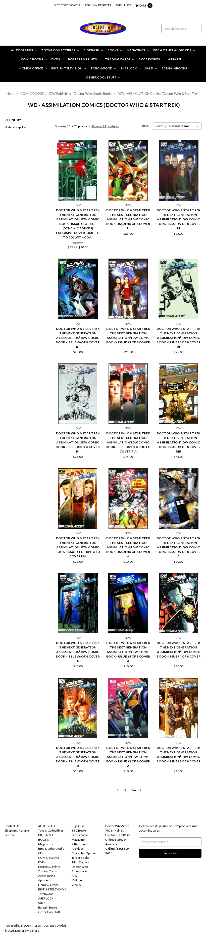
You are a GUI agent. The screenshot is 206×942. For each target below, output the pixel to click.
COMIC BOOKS (32, 59)
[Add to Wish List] (95, 153)
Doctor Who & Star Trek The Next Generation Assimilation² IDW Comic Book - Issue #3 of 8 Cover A (128, 757)
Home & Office (31, 68)
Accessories (149, 59)
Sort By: (161, 126)
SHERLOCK (129, 68)
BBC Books (79, 830)
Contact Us (12, 826)
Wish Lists (123, 5)
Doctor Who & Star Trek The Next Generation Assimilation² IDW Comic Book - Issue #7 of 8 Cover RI (178, 219)
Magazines (136, 50)
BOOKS (113, 50)
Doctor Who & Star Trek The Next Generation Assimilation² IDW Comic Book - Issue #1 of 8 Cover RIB (178, 442)
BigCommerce (31, 925)
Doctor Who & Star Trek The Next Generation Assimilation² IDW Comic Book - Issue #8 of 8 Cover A (128, 547)
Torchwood (101, 68)
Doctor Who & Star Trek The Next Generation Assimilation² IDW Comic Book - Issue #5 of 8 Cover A (128, 652)
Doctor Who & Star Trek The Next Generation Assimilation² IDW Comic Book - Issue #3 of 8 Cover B (78, 757)
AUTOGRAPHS (22, 50)
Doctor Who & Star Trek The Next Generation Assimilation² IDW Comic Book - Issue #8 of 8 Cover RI (128, 219)
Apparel (175, 59)
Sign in (89, 5)
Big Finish (78, 826)
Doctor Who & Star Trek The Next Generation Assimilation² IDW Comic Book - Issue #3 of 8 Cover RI (78, 442)
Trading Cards (118, 59)
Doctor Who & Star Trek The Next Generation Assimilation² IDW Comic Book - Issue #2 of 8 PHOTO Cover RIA (128, 442)
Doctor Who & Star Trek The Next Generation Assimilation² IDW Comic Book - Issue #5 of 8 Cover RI (128, 338)
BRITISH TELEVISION (67, 68)
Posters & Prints (82, 59)
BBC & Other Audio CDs (172, 50)
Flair (63, 925)
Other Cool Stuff (101, 77)
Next (134, 790)
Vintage (77, 880)
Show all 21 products (105, 126)
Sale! (149, 68)
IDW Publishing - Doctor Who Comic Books (80, 94)
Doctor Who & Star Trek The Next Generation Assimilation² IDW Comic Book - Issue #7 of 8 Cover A (178, 547)
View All (77, 885)
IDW (74, 876)
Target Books (80, 857)
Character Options (84, 853)
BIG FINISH (91, 50)
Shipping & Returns (17, 830)
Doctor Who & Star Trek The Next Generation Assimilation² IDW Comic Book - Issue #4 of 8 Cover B (178, 652)
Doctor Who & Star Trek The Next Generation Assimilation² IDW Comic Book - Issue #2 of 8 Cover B (178, 757)
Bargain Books (174, 68)
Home (11, 94)
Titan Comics (80, 862)
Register (105, 5)
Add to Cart (78, 192)
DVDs (55, 59)
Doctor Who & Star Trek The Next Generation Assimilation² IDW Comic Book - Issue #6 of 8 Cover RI (78, 338)
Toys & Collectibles (58, 50)
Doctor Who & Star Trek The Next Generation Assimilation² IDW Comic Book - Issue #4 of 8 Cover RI (178, 338)
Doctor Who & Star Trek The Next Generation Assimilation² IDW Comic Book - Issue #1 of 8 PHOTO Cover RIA (78, 547)
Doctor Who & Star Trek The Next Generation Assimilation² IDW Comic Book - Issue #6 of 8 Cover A (78, 652)
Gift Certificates (67, 5)
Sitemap (10, 835)
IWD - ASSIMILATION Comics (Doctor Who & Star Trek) (158, 94)
